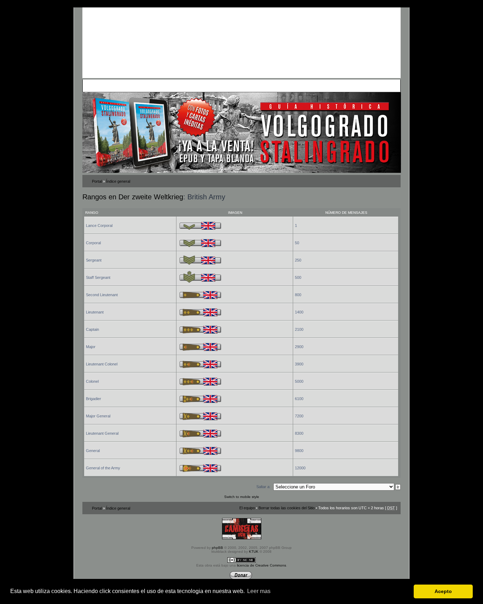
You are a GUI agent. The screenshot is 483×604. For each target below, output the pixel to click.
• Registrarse (250, 85)
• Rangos (185, 85)
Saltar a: (263, 487)
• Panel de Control (111, 85)
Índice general (118, 181)
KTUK (253, 551)
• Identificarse (275, 85)
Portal (97, 181)
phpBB (217, 548)
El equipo (247, 508)
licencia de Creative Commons (261, 565)
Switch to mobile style (241, 497)
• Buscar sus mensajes (216, 85)
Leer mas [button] (258, 591)
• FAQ (134, 85)
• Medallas (166, 85)
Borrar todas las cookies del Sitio (286, 508)
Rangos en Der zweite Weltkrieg (132, 197)
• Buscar (148, 85)
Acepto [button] (443, 591)
